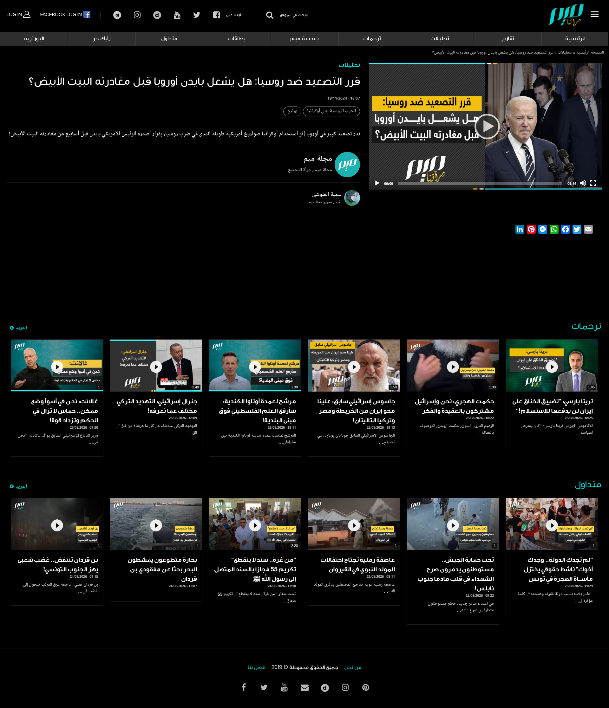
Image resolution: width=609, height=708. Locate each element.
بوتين (292, 111)
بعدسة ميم (304, 39)
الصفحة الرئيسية (590, 52)
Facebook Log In (61, 14)
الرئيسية (575, 39)
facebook (216, 15)
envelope (304, 688)
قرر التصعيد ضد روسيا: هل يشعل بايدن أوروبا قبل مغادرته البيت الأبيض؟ (492, 52)
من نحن (352, 667)
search (269, 15)
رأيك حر (101, 39)
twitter (197, 15)
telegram (117, 15)
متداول (169, 39)
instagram (137, 15)
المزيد (21, 328)
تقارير (507, 39)
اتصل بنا (256, 667)
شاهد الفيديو (552, 366)
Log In (15, 14)
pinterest (365, 688)
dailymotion (157, 15)
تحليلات (439, 39)
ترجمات (372, 39)
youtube (177, 15)
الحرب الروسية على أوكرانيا (331, 111)
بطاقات (237, 39)
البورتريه (34, 39)
